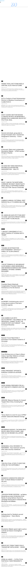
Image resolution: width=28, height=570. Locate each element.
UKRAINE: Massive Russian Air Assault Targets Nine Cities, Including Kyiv (13, 401)
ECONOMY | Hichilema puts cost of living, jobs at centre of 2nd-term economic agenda (12, 303)
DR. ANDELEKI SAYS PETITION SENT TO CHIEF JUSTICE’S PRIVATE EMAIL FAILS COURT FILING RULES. (13, 216)
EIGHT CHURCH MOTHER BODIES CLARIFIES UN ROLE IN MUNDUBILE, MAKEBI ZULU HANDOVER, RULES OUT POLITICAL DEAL (13, 117)
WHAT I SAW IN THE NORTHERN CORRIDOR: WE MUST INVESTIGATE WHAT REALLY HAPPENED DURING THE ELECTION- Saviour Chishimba (13, 185)
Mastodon (2, 0)
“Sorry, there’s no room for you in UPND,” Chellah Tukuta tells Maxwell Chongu (13, 415)
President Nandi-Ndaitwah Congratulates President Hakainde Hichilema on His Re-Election (12, 285)
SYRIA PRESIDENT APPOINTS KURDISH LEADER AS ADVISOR (11, 371)
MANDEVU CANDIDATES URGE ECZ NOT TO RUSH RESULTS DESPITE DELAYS (12, 479)
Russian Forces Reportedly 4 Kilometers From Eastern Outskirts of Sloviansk (13, 339)
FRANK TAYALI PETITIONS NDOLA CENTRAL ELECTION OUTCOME (12, 84)
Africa (3, 245)
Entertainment (4, 351)
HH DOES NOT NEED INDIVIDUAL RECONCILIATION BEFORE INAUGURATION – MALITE (12, 167)
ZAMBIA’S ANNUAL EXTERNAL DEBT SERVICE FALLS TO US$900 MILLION (13, 201)
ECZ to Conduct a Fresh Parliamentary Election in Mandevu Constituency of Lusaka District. (13, 100)
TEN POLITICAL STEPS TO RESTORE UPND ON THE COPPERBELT (13, 464)
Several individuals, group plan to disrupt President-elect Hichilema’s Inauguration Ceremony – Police (12, 134)
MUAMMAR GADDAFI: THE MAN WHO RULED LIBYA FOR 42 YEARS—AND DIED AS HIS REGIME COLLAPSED (13, 431)
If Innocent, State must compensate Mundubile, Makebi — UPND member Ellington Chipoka (12, 151)
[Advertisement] (14, 21)
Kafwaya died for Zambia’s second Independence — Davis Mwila (12, 515)
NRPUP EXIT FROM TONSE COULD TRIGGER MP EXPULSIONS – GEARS (13, 546)
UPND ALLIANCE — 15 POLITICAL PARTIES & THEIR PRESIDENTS (12, 560)
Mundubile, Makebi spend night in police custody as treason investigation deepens (14, 530)
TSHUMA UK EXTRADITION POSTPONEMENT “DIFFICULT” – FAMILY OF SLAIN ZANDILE (11, 249)
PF (2, 81)
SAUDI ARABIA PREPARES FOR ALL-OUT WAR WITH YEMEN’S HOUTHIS (13, 386)
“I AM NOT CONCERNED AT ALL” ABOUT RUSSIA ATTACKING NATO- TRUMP (12, 233)
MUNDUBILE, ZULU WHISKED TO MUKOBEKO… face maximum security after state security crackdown (13, 447)
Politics (3, 229)
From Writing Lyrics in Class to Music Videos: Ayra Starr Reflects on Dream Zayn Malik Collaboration (13, 355)
